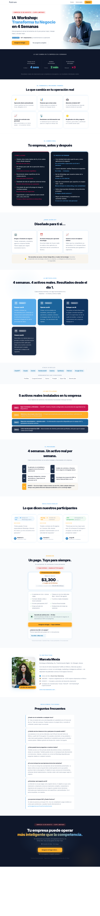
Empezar (88, 2)
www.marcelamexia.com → (47, 689)
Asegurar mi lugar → (20, 42)
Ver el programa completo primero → (50, 854)
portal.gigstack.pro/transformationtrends (40, 806)
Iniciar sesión (79, 2)
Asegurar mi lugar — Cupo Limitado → (50, 624)
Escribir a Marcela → (38, 635)
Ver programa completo (39, 43)
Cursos (72, 2)
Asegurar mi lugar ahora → (50, 850)
